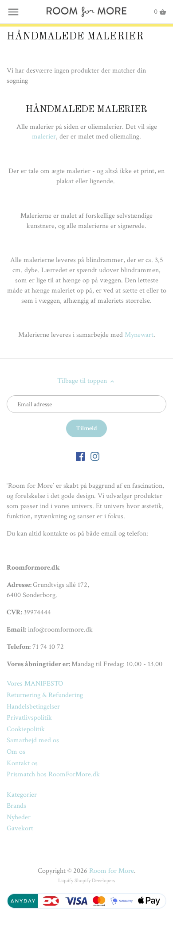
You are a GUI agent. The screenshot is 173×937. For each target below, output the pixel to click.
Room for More (111, 870)
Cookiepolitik (26, 729)
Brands (16, 805)
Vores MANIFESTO (35, 683)
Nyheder (19, 817)
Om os (16, 751)
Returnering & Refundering (45, 695)
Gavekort (20, 828)
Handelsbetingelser (33, 706)
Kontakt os (22, 763)
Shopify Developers (95, 880)
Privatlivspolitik (29, 717)
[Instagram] (94, 456)
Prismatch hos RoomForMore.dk (53, 774)
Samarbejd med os (33, 740)
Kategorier (22, 794)
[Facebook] (80, 456)
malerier (44, 136)
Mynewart (139, 334)
